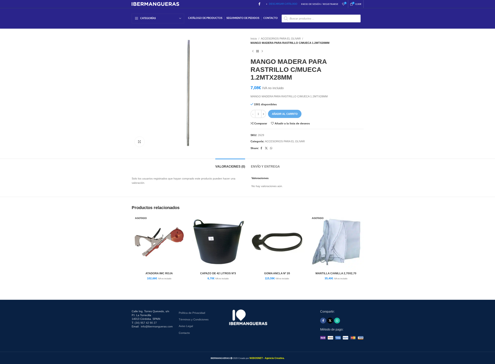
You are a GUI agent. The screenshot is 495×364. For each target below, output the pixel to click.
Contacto (184, 332)
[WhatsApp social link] (271, 148)
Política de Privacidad (192, 312)
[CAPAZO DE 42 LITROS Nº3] (218, 242)
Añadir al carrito (285, 114)
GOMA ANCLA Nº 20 (277, 273)
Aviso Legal (186, 326)
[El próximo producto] (262, 51)
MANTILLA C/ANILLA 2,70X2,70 (335, 273)
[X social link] (266, 148)
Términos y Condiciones (194, 319)
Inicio (254, 38)
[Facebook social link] (259, 4)
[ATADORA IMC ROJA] (159, 242)
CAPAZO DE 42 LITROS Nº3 (218, 273)
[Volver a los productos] (257, 51)
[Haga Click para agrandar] (139, 142)
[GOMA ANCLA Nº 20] (277, 242)
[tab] (230, 165)
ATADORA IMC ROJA (159, 273)
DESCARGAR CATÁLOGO (283, 4)
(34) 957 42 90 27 (146, 322)
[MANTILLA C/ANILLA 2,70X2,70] (336, 242)
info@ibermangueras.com (157, 326)
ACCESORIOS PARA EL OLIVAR (281, 38)
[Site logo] (155, 3)
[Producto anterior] (253, 51)
